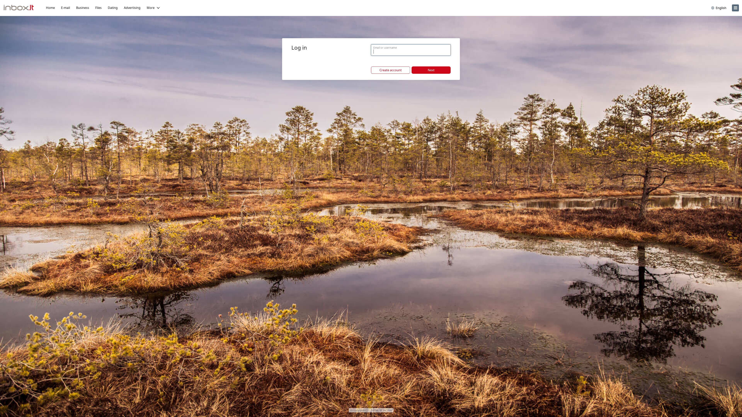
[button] (153, 8)
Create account (391, 70)
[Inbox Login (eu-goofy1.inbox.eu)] (20, 8)
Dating (113, 8)
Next (431, 70)
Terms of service (381, 410)
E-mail (65, 8)
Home (50, 8)
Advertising (132, 8)
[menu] (735, 7)
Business (82, 8)
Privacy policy (359, 410)
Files (98, 8)
